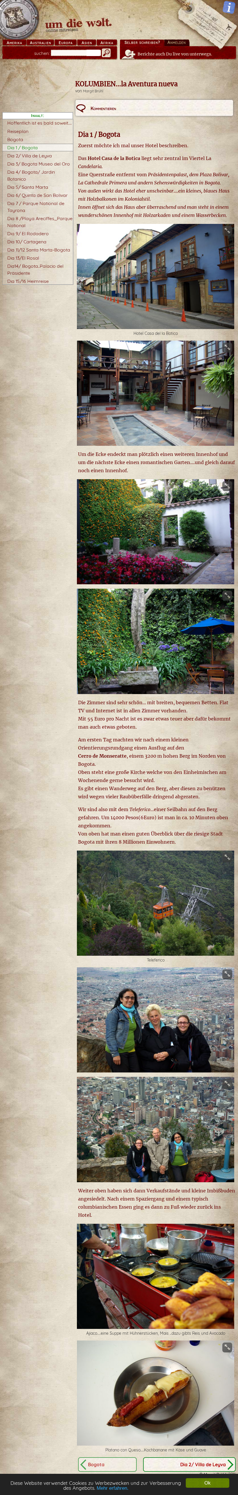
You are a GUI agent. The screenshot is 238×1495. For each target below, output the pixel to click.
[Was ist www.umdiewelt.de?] (229, 7)
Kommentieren (103, 108)
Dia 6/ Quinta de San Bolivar (37, 195)
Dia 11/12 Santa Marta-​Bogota (38, 250)
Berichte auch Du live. (175, 54)
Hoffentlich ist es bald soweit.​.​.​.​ (39, 123)
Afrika (106, 42)
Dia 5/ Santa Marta (27, 187)
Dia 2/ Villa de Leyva (29, 156)
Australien (40, 42)
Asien (87, 42)
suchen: (42, 53)
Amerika (14, 42)
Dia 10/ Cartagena (26, 242)
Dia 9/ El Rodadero (28, 233)
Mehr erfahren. (113, 1488)
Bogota (15, 139)
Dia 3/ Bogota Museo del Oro (38, 164)
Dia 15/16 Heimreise (28, 281)
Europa (66, 42)
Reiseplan (17, 131)
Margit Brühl (93, 91)
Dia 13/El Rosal (23, 258)
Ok (207, 1483)
